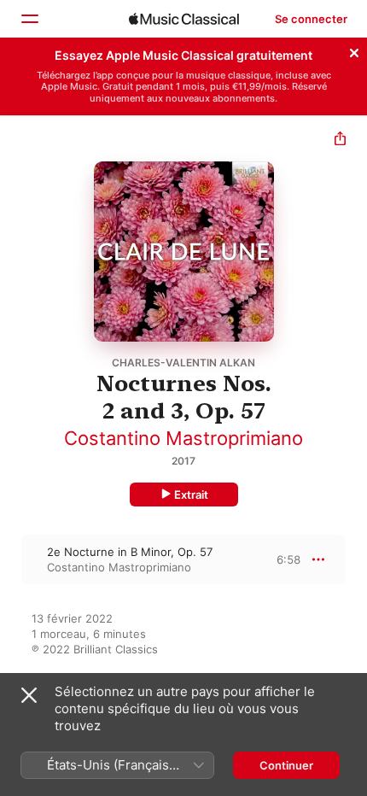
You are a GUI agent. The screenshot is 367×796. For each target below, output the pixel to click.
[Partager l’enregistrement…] (340, 140)
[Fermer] (354, 50)
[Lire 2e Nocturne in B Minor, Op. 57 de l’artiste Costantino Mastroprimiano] (11, 559)
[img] (184, 19)
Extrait (191, 494)
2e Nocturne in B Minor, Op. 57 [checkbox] (130, 552)
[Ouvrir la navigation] (29, 19)
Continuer (286, 765)
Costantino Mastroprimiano (183, 438)
